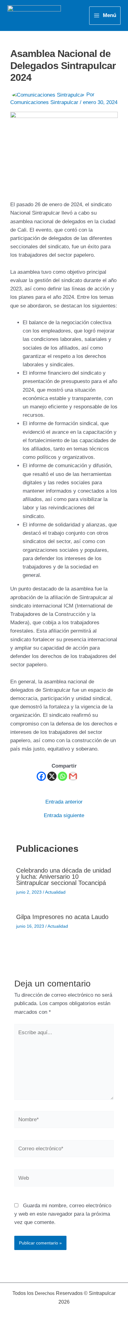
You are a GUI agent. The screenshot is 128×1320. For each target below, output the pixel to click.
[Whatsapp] (62, 776)
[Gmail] (73, 776)
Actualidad (55, 892)
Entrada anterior (64, 801)
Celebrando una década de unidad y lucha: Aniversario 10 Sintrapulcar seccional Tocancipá (63, 876)
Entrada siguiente (64, 815)
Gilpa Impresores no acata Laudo (62, 916)
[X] (52, 776)
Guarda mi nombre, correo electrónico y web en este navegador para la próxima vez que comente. (62, 1214)
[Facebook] (41, 776)
